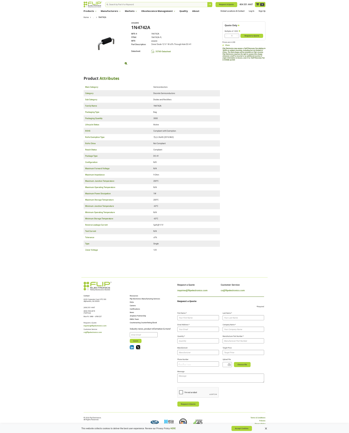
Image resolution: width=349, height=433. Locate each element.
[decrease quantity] (227, 36)
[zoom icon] (125, 63)
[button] (90, 11)
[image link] (154, 422)
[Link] (132, 347)
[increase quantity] (237, 36)
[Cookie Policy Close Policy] (266, 428)
